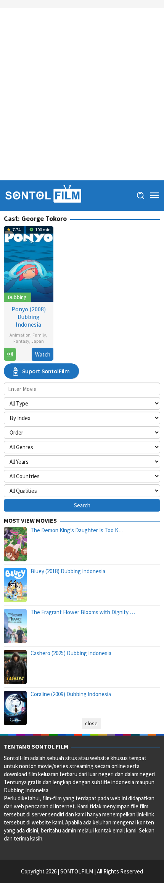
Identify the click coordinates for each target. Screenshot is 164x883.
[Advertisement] (82, 94)
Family (39, 335)
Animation (20, 335)
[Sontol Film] (43, 195)
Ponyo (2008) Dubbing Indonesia (28, 316)
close (91, 723)
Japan (37, 341)
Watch (42, 354)
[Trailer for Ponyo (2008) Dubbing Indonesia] (9, 354)
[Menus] (154, 195)
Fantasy (21, 341)
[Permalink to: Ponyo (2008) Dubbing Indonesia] (28, 263)
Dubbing (17, 297)
